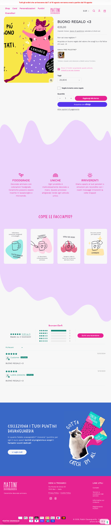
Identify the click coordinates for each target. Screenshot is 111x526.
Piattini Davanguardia (88, 519)
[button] (93, 10)
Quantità (61, 94)
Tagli (59, 76)
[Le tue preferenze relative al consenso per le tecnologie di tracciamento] (107, 522)
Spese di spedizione (77, 31)
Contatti (96, 488)
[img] (11, 354)
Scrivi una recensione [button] (90, 335)
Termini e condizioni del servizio (98, 494)
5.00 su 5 (26, 334)
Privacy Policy (53, 493)
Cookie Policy (65, 493)
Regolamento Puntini (98, 507)
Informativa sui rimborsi (98, 501)
